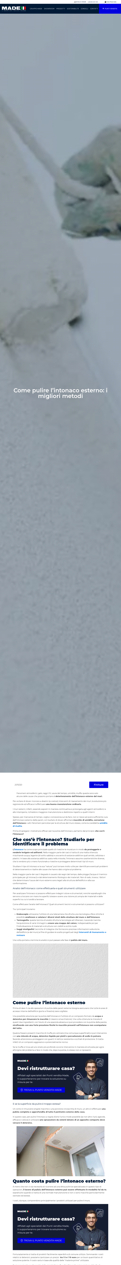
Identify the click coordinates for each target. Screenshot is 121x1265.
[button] (79, 2)
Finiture (99, 784)
